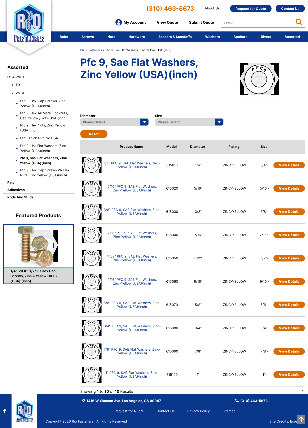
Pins (10, 182)
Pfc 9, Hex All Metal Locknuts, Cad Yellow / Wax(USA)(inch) (44, 115)
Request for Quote (251, 9)
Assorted (292, 37)
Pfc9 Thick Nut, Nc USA (39, 138)
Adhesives (16, 190)
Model (171, 146)
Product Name (131, 146)
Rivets (266, 37)
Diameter (197, 146)
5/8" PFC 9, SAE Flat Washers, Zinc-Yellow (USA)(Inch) (132, 305)
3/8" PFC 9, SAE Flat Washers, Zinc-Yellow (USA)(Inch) (132, 212)
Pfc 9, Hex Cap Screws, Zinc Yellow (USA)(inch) (42, 103)
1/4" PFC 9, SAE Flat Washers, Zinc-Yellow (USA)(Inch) (132, 165)
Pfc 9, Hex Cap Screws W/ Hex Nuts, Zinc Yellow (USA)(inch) (45, 172)
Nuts (111, 37)
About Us (212, 8)
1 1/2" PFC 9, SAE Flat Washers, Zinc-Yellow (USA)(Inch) (132, 258)
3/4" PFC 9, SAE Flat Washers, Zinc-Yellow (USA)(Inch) (132, 328)
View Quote (167, 22)
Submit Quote (201, 22)
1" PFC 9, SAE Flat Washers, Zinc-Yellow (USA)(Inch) (132, 375)
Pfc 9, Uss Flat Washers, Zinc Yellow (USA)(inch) (43, 148)
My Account (135, 22)
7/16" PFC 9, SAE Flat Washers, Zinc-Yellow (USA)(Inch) (132, 235)
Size (264, 146)
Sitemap (229, 411)
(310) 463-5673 (170, 8)
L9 (18, 85)
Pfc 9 (20, 93)
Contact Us (290, 9)
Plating (233, 146)
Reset (94, 134)
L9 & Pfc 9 (15, 77)
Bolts (64, 37)
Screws (88, 37)
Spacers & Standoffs (175, 37)
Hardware (137, 37)
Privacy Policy (198, 411)
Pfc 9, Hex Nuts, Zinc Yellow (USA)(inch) (42, 127)
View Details (289, 165)
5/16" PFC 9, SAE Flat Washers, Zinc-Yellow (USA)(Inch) (132, 188)
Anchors (240, 37)
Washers (212, 37)
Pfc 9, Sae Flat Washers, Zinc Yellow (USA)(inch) (43, 160)
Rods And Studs (20, 197)
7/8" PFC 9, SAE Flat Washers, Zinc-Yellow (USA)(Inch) (132, 351)
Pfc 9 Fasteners (91, 50)
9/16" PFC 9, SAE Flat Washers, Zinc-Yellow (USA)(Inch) (132, 281)
